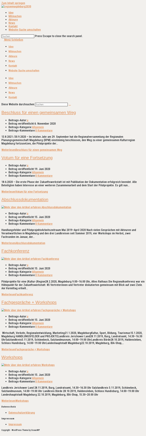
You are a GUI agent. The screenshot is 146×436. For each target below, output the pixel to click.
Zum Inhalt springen (13, 3)
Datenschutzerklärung (22, 412)
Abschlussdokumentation (24, 199)
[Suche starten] (70, 105)
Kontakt (13, 65)
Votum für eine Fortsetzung (27, 157)
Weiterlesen (31, 150)
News (12, 61)
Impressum (15, 424)
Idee (11, 46)
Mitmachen (15, 51)
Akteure (13, 56)
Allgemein (38, 127)
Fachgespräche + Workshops (29, 302)
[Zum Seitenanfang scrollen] (2, 433)
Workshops (12, 357)
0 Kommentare (44, 130)
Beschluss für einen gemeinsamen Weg (38, 112)
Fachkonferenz (15, 250)
